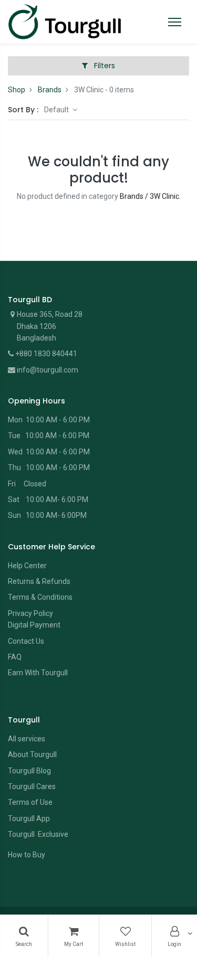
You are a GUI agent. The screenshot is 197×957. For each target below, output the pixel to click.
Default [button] (57, 109)
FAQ (15, 657)
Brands (49, 90)
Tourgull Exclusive (39, 834)
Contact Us (26, 641)
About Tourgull (32, 754)
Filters (103, 65)
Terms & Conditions (40, 597)
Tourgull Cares (32, 786)
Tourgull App (29, 818)
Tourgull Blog (29, 771)
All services (26, 739)
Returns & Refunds (39, 581)
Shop (16, 90)
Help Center (27, 565)
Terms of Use (30, 802)
